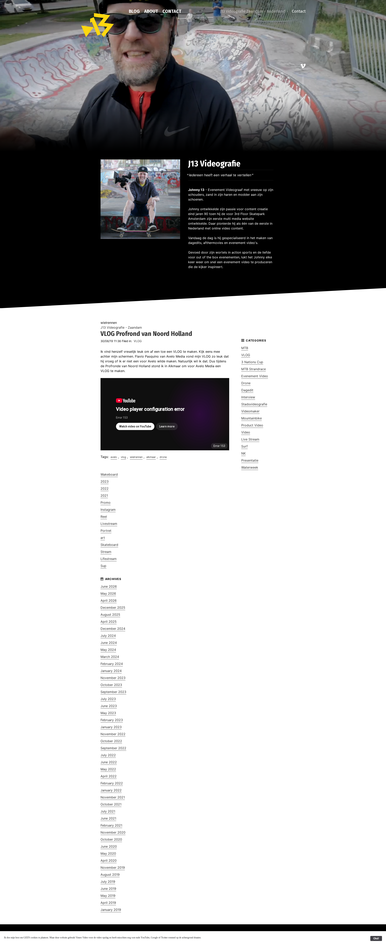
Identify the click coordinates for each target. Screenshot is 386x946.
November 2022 (113, 734)
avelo (114, 457)
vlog (123, 457)
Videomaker (250, 411)
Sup (103, 566)
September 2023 (113, 692)
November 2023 (113, 678)
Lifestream (109, 559)
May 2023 (108, 713)
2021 (104, 495)
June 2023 (109, 706)
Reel (104, 517)
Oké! (376, 938)
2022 (105, 488)
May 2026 (108, 593)
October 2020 (111, 839)
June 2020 (109, 846)
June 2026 (109, 586)
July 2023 (108, 699)
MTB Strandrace (253, 369)
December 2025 (113, 608)
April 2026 (109, 600)
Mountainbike (251, 418)
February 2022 (112, 783)
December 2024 (113, 629)
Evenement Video (254, 376)
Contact (171, 11)
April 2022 (109, 776)
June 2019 (108, 889)
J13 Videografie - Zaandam (121, 327)
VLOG (138, 341)
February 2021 (111, 825)
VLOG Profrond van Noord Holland (146, 333)
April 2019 (108, 903)
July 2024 (108, 636)
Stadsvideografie (254, 404)
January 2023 (111, 727)
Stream (106, 552)
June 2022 (109, 762)
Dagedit (247, 390)
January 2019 (111, 910)
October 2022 (111, 741)
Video (245, 432)
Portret (106, 531)
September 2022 (113, 748)
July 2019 (108, 882)
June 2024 (109, 643)
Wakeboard (109, 474)
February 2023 (112, 720)
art (103, 538)
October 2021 (111, 804)
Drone (245, 383)
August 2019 (110, 875)
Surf (244, 446)
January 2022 (111, 790)
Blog (134, 11)
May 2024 (108, 650)
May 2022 (108, 769)
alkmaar (151, 457)
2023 (105, 481)
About (151, 11)
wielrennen (136, 457)
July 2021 (108, 811)
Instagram (108, 510)
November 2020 (113, 832)
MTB (244, 348)
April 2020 (109, 860)
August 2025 (110, 615)
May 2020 (108, 853)
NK (243, 453)
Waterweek (249, 467)
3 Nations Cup (252, 362)
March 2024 (110, 657)
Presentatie (249, 460)
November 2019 (113, 867)
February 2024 (112, 664)
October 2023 (111, 685)
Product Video (252, 425)
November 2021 (113, 797)
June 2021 (108, 818)
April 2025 (109, 622)
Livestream (109, 524)
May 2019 (108, 896)
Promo (106, 503)
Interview (248, 397)
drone (163, 457)
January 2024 (111, 671)
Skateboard (109, 545)
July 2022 (108, 755)
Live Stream (250, 439)
